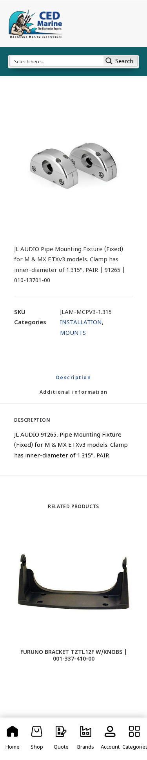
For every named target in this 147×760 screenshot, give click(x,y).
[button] (73, 164)
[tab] (74, 396)
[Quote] (61, 738)
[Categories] (134, 738)
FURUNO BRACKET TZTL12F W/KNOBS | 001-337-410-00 (73, 656)
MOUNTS (73, 333)
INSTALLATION (81, 323)
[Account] (110, 738)
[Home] (12, 738)
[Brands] (85, 738)
